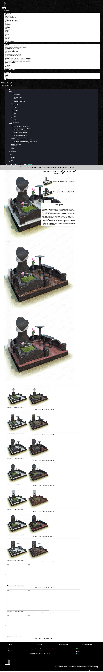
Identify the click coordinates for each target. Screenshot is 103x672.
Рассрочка (8, 79)
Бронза (7, 31)
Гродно (7, 74)
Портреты (7, 30)
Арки (6, 19)
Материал (7, 37)
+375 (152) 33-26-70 (6, 85)
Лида (6, 78)
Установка (7, 65)
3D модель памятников (10, 62)
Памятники (8, 13)
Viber (78, 651)
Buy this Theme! (24, 164)
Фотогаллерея (9, 69)
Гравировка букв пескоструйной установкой (15, 47)
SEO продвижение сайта (92, 670)
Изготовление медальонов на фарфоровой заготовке (17, 61)
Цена (6, 23)
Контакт (9, 652)
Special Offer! (10, 164)
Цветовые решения (9, 41)
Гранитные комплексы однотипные (63, 198)
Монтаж (7, 66)
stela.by (55, 648)
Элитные (7, 27)
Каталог (7, 12)
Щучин (7, 76)
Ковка (6, 35)
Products (7, 165)
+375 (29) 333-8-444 (6, 83)
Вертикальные (8, 14)
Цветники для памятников (11, 21)
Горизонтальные (9, 16)
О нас (6, 71)
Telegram (79, 653)
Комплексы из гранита (10, 17)
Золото (7, 34)
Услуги (7, 43)
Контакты (7, 72)
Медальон (7, 57)
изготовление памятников (55, 213)
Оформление (8, 28)
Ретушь (7, 52)
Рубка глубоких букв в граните (12, 51)
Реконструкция (8, 63)
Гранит (7, 38)
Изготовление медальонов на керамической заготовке (18, 59)
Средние (7, 26)
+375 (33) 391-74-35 (6, 82)
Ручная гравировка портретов (12, 48)
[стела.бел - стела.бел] (3, 5)
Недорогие (7, 24)
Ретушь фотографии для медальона (13, 55)
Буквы (6, 33)
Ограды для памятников (11, 20)
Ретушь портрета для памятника (13, 54)
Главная (7, 10)
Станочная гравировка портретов (13, 50)
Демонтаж (7, 68)
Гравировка (8, 44)
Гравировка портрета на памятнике (13, 45)
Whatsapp (79, 648)
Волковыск (8, 75)
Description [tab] (47, 201)
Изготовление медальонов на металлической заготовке (18, 58)
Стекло (7, 40)
